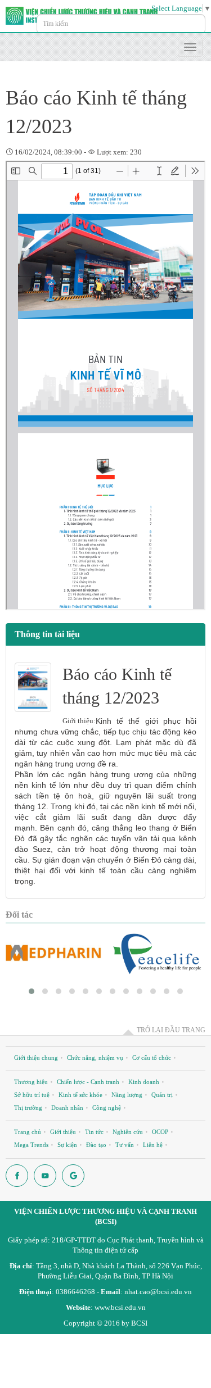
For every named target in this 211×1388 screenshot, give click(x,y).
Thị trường (28, 1107)
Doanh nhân (67, 1107)
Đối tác (19, 914)
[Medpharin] (53, 953)
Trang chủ (27, 1131)
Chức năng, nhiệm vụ (95, 1057)
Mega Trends (31, 1144)
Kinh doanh (143, 1081)
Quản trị (162, 1094)
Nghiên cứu (128, 1131)
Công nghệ (106, 1107)
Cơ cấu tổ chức (151, 1057)
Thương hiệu (31, 1081)
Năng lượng (126, 1094)
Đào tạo (96, 1144)
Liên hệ (153, 1144)
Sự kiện (67, 1144)
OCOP (160, 1131)
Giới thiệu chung (36, 1057)
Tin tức (94, 1131)
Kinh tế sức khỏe (80, 1094)
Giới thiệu (63, 1131)
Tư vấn (124, 1144)
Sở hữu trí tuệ (32, 1094)
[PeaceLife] (157, 953)
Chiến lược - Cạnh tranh (88, 1081)
